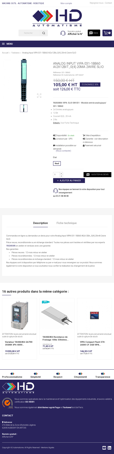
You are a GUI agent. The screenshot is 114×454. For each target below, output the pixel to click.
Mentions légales (47, 447)
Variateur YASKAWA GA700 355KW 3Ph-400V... (18, 343)
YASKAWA (11, 246)
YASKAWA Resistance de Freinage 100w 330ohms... (56, 338)
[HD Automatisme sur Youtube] (104, 448)
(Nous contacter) (63, 151)
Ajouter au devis (97, 174)
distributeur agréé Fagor (49, 407)
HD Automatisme (17, 447)
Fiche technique (67, 223)
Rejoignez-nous (96, 3)
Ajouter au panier (70, 180)
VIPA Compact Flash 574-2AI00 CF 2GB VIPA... (92, 343)
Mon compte (66, 3)
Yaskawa (67, 407)
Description (40, 223)
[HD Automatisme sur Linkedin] (109, 448)
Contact (108, 3)
